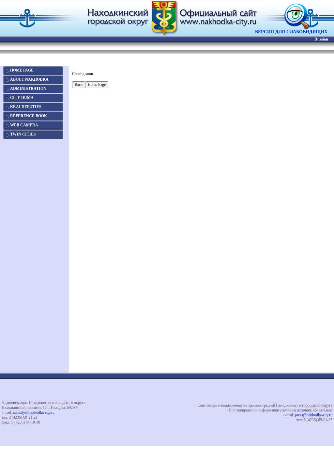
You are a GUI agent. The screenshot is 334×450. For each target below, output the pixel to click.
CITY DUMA (22, 97)
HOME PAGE (22, 70)
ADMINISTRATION (28, 88)
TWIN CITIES (23, 134)
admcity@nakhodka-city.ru (33, 412)
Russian (321, 39)
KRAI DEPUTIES (25, 106)
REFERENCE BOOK (28, 116)
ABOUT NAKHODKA (29, 79)
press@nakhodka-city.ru (313, 415)
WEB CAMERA (24, 125)
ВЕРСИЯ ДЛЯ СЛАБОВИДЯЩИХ (291, 31)
